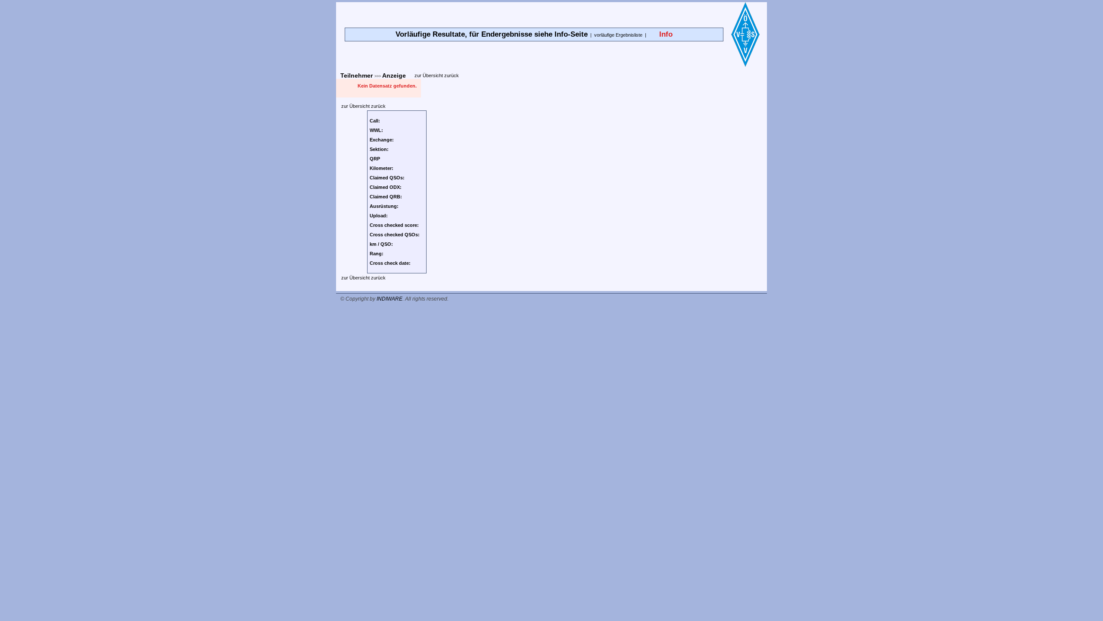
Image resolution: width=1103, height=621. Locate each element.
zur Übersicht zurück (436, 75)
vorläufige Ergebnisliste (618, 35)
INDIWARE (389, 299)
